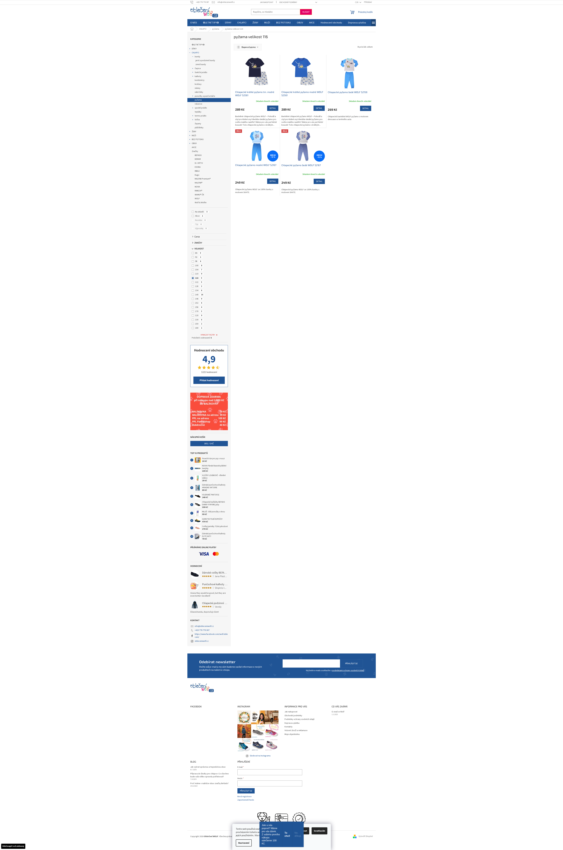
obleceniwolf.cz (202, 641)
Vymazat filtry (208, 334)
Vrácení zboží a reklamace (296, 730)
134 (198, 290)
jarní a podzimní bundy (205, 60)
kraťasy (198, 84)
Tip (198, 224)
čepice (198, 68)
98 (198, 261)
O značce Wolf (338, 711)
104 (198, 269)
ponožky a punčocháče (205, 96)
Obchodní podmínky (288, 2)
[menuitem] (193, 22)
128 (198, 286)
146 (198, 298)
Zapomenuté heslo (245, 800)
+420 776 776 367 (202, 630)
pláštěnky (199, 127)
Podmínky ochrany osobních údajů (299, 719)
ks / (209, 443)
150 (198, 323)
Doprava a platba (292, 723)
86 (198, 253)
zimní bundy (200, 64)
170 (198, 311)
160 (198, 328)
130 (198, 319)
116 (198, 278)
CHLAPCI (195, 52)
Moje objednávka (292, 734)
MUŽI (194, 135)
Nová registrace (244, 796)
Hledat (306, 12)
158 (198, 307)
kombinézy (199, 80)
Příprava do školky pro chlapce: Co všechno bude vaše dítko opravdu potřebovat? (209, 775)
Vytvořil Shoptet (366, 836)
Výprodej (201, 228)
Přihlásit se (351, 663)
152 (198, 302)
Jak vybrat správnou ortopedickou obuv (208, 767)
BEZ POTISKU (198, 139)
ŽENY (194, 131)
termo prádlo (200, 115)
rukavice (198, 103)
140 (199, 294)
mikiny (197, 88)
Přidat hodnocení (209, 380)
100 (198, 265)
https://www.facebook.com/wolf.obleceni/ (211, 635)
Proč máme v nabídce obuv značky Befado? (209, 783)
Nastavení (243, 843)
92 (198, 257)
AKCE (194, 147)
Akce (199, 215)
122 (198, 282)
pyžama (198, 99)
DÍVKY (194, 48)
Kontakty (288, 726)
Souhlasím (319, 830)
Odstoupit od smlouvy (13, 846)
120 (198, 315)
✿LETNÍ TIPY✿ (198, 44)
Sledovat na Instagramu (260, 755)
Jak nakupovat (266, 2)
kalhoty (198, 76)
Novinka (200, 220)
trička (197, 119)
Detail (273, 108)
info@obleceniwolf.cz (204, 626)
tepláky (198, 111)
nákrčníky (199, 92)
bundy (197, 56)
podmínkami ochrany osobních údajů (348, 670)
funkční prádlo (201, 72)
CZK (357, 2)
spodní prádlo (201, 107)
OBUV (194, 143)
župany (198, 123)
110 (198, 273)
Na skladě (201, 211)
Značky (195, 151)
